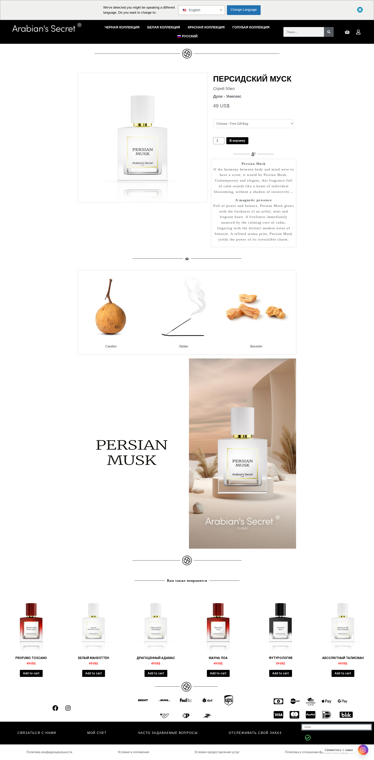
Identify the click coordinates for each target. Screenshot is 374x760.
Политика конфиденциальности (49, 752)
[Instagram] (68, 708)
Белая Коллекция (163, 27)
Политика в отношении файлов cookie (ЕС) (316, 752)
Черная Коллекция (122, 27)
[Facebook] (55, 708)
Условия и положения (133, 752)
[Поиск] (329, 32)
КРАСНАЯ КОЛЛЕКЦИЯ (206, 27)
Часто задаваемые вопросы (168, 733)
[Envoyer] (308, 737)
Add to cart (31, 673)
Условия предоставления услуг (217, 752)
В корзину (237, 140)
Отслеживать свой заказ (255, 733)
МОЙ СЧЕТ (97, 733)
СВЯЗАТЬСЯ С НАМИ (37, 733)
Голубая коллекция (250, 27)
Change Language (244, 9)
